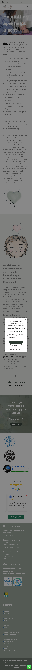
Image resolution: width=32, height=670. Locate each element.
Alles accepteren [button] (16, 342)
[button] (16, 349)
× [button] (25, 319)
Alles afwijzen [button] (16, 345)
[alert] (16, 335)
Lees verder (19, 331)
